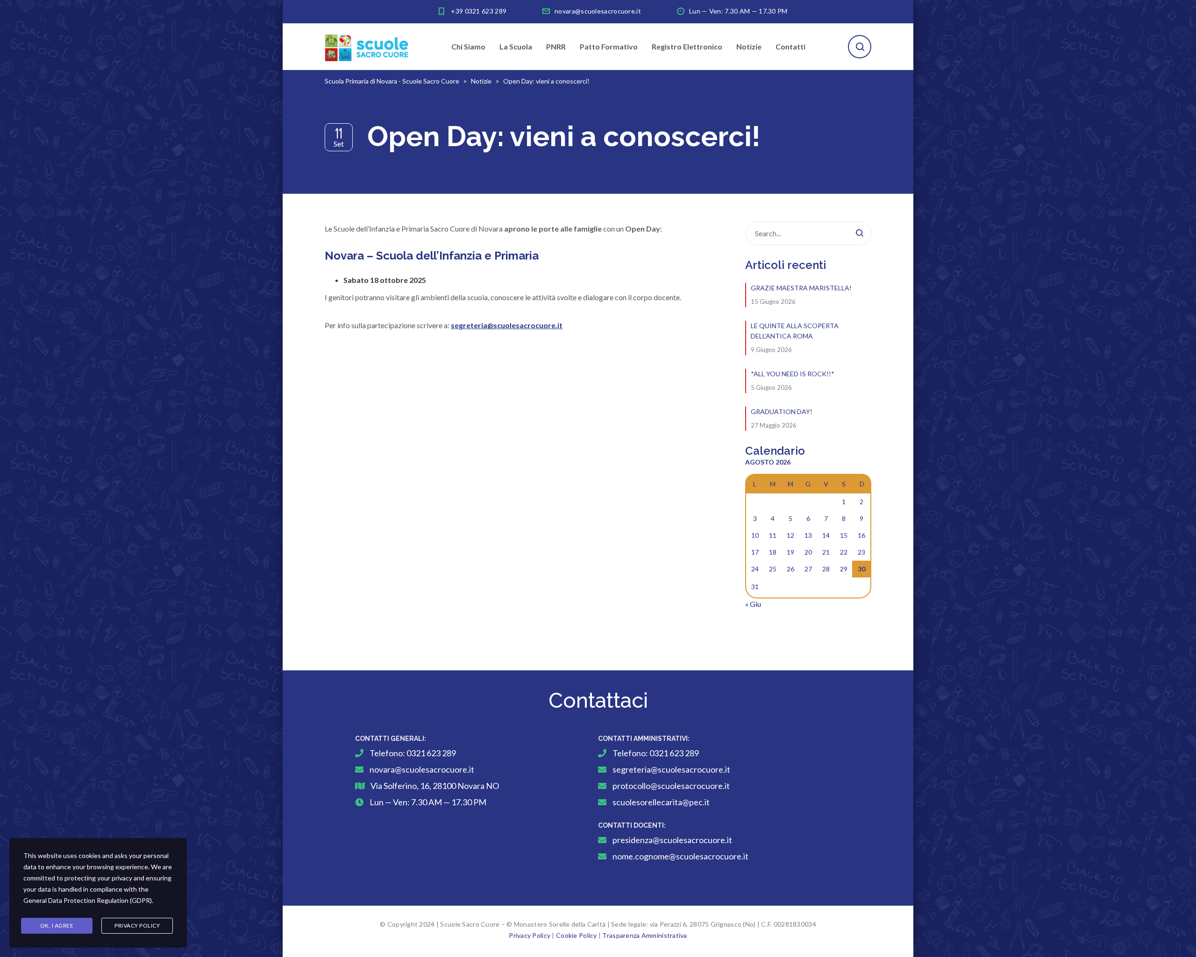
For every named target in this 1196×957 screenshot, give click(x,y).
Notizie (749, 46)
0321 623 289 (431, 753)
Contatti (790, 46)
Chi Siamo (468, 46)
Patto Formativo (609, 46)
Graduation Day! (781, 411)
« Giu (753, 603)
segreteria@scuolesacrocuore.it (671, 769)
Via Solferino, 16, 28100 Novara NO (434, 786)
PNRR (556, 46)
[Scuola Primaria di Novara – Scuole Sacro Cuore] (367, 46)
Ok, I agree (57, 925)
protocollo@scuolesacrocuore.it (671, 786)
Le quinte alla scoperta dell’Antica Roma (795, 331)
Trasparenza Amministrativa (644, 935)
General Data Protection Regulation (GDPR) (87, 900)
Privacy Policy (529, 935)
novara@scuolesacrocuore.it (598, 11)
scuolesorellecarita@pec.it (661, 802)
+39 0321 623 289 (478, 11)
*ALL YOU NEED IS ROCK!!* (792, 374)
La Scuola (515, 46)
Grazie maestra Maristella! (801, 288)
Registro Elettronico (687, 46)
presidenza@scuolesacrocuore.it (672, 840)
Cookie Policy (576, 935)
